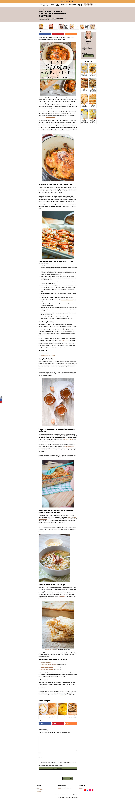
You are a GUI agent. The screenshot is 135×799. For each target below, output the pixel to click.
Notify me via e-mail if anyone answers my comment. (51, 765)
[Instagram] (88, 4)
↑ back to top (67, 778)
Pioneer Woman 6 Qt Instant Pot (48, 355)
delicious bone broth (50, 117)
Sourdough (64, 4)
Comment (41, 735)
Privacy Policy (40, 789)
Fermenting (72, 4)
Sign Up (59, 788)
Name (40, 752)
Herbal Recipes (80, 5)
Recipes (43, 9)
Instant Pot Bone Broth (69, 446)
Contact (80, 788)
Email (40, 757)
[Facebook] (85, 4)
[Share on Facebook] (1, 400)
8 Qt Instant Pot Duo (45, 353)
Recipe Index (57, 5)
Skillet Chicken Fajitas (68, 439)
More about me (88, 55)
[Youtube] (91, 4)
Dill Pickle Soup (62, 596)
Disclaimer (39, 791)
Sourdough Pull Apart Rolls (67, 299)
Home (40, 9)
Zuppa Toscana (65, 340)
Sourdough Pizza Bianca (49, 649)
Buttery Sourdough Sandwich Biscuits (49, 664)
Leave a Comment (52, 19)
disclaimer (62, 694)
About (52, 4)
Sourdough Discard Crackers (47, 669)
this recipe (49, 591)
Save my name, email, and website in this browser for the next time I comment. (58, 762)
